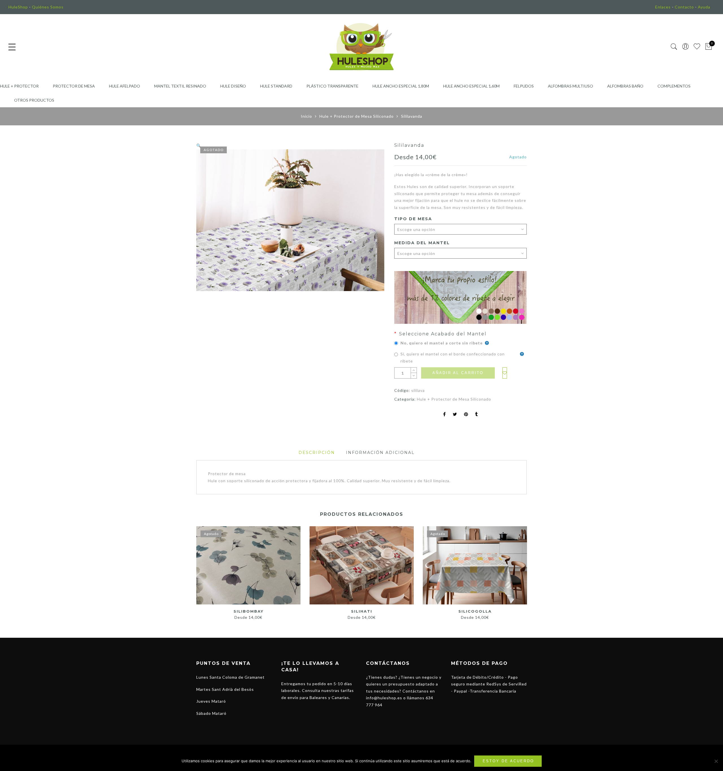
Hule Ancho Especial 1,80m (401, 86)
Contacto (684, 7)
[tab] (317, 452)
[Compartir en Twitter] (455, 414)
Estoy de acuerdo (508, 761)
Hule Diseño (233, 86)
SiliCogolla (475, 611)
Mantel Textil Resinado (180, 86)
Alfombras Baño (625, 86)
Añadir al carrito (458, 373)
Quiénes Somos (48, 7)
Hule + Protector (19, 86)
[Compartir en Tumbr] (476, 414)
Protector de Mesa (74, 86)
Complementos (674, 86)
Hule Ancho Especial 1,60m (471, 86)
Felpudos (524, 86)
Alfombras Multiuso (570, 86)
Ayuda (704, 7)
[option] (291, 220)
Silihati (361, 611)
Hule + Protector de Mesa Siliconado (356, 116)
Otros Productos (34, 100)
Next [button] (524, 570)
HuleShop (18, 7)
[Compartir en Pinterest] (466, 414)
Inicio (306, 116)
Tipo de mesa (413, 218)
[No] (716, 761)
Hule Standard (276, 86)
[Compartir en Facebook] (444, 414)
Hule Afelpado (124, 86)
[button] (198, 145)
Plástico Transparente (332, 86)
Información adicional (380, 452)
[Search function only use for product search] (674, 47)
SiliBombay (248, 611)
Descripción (317, 452)
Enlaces (663, 7)
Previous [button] (196, 570)
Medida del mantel (422, 242)
